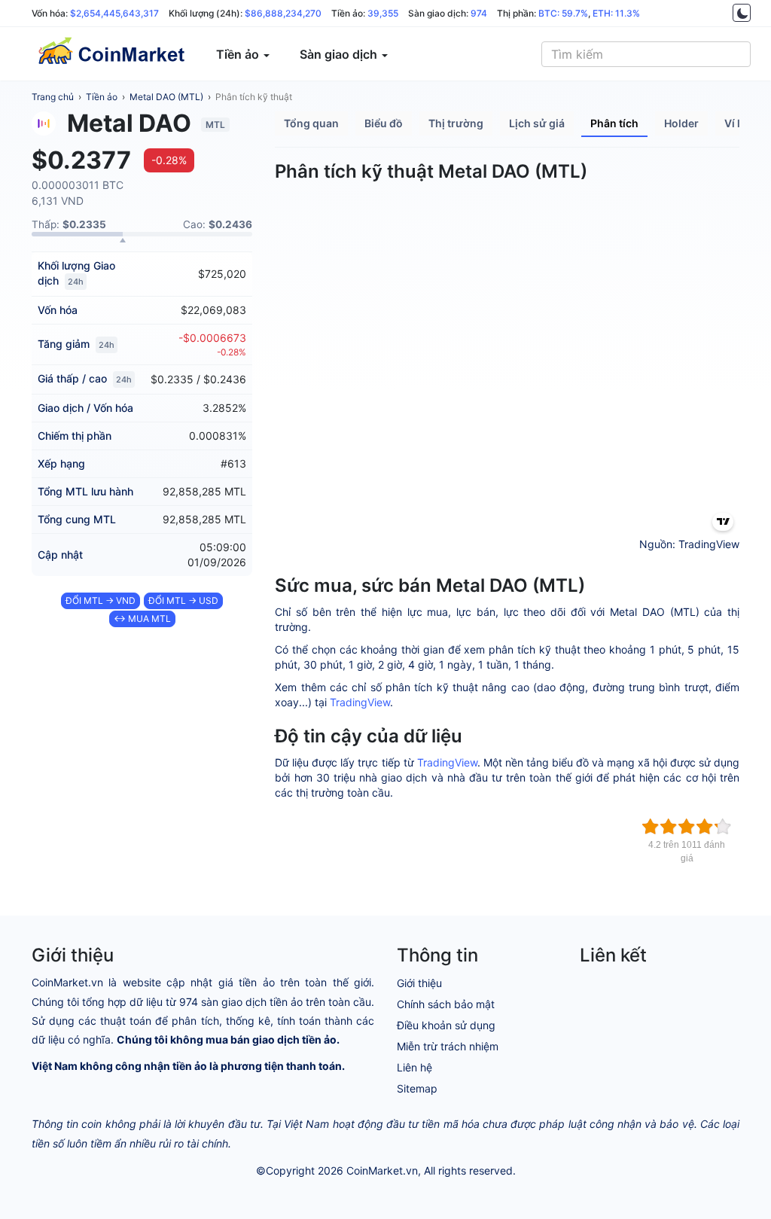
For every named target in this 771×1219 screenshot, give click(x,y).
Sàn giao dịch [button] (340, 54)
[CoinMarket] (110, 54)
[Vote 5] (723, 827)
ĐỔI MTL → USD (183, 600)
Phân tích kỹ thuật (253, 96)
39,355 (382, 13)
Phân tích (614, 123)
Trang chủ (53, 96)
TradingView (360, 702)
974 (479, 13)
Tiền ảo (101, 96)
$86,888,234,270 (283, 13)
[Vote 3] (687, 827)
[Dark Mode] (742, 13)
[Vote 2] (669, 827)
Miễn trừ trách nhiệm (447, 1046)
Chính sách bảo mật (446, 1004)
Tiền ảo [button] (239, 54)
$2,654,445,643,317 (114, 13)
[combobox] (646, 54)
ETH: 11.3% (616, 13)
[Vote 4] (705, 827)
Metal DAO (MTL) (166, 96)
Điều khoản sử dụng (446, 1025)
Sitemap (417, 1088)
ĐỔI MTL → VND (101, 600)
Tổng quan (311, 123)
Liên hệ (414, 1067)
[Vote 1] (650, 827)
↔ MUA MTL (142, 618)
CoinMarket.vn (382, 1170)
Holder (681, 123)
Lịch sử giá (537, 123)
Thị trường (455, 123)
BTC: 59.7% (563, 13)
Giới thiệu (419, 983)
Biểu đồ (383, 123)
